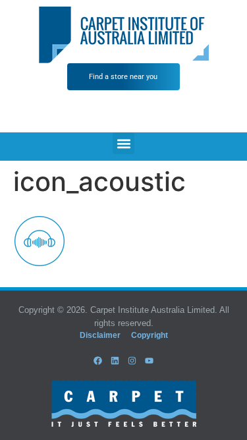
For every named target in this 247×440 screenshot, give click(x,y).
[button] (123, 143)
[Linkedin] (115, 360)
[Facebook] (97, 360)
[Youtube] (149, 360)
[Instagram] (132, 360)
